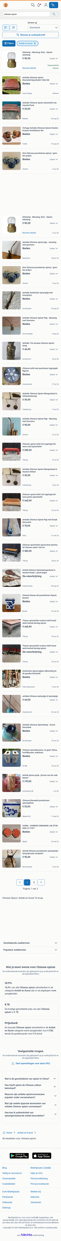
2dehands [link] (7, 1202)
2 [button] (34, 882)
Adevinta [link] (34, 1197)
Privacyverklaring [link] (39, 1178)
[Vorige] (19, 882)
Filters (10, 43)
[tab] (5, 28)
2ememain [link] (35, 1202)
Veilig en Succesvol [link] (12, 1173)
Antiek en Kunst (25, 43)
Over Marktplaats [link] (10, 1191)
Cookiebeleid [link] (8, 1184)
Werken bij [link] (35, 1191)
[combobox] (26, 14)
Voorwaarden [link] (9, 1178)
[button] (39, 5)
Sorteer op (32, 23)
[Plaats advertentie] (53, 5)
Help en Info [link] (36, 1173)
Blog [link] (4, 1167)
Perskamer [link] (7, 1197)
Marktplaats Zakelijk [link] (40, 1167)
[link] (6, 5)
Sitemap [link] (6, 1207)
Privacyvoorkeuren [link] (39, 1184)
